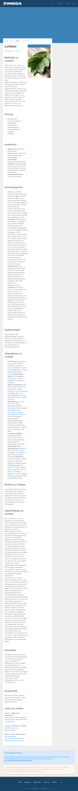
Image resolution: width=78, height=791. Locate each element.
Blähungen (22, 153)
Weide (10, 410)
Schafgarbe (11, 365)
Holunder (10, 471)
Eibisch (18, 429)
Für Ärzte (60, 3)
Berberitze (15, 414)
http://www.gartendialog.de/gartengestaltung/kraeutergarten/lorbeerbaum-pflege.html (16, 719)
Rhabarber (11, 391)
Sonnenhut (17, 474)
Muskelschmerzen (20, 166)
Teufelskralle (12, 408)
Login (73, 3)
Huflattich (11, 474)
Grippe (10, 211)
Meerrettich (11, 397)
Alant (9, 387)
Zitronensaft (11, 215)
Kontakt (67, 3)
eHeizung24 (35, 788)
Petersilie (20, 363)
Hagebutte (15, 469)
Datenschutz (37, 782)
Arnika (18, 410)
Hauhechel (19, 412)
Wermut (10, 372)
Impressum (27, 782)
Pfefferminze (21, 387)
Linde (17, 476)
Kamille (24, 368)
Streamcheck (44, 788)
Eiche (17, 393)
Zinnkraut (11, 437)
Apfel (15, 389)
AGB (19, 782)
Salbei (10, 414)
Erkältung (11, 176)
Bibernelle (11, 467)
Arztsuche (25, 41)
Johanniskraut (20, 452)
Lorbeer (11, 46)
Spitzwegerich (12, 425)
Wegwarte (11, 440)
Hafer (12, 399)
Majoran (13, 454)
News (11, 41)
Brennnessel (12, 412)
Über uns (46, 782)
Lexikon (17, 41)
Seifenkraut (11, 476)
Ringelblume (16, 427)
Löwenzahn (11, 404)
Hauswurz (21, 450)
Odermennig (12, 429)
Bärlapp (23, 427)
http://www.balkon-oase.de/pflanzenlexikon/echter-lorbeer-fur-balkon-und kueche (15, 738)
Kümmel (18, 391)
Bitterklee (24, 391)
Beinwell (22, 414)
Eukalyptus (17, 471)
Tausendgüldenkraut (14, 370)
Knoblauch (19, 365)
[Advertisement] (39, 23)
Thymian (24, 370)
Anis (9, 363)
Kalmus (10, 368)
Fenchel (13, 363)
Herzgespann (12, 378)
